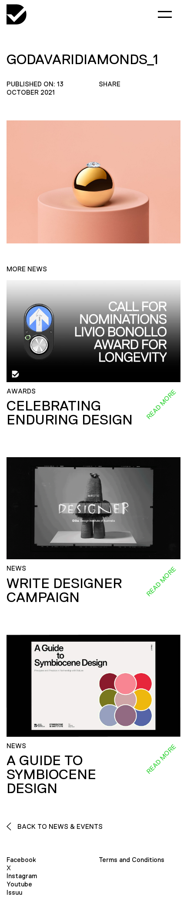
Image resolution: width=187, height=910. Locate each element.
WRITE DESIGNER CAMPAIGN (64, 590)
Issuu (14, 892)
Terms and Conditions (131, 859)
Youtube (19, 884)
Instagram (22, 875)
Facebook (21, 859)
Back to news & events (59, 826)
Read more (161, 404)
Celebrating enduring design (70, 413)
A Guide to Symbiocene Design (51, 774)
